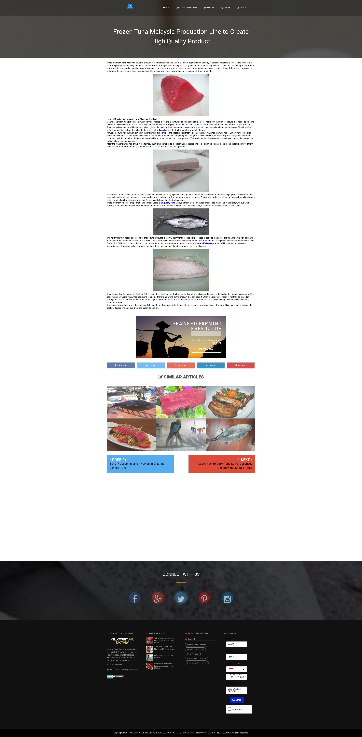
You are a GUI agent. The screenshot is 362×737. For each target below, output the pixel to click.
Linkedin (212, 365)
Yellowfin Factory (187, 8)
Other (226, 8)
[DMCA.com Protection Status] (115, 677)
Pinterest (242, 365)
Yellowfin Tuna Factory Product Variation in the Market (163, 666)
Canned (209, 8)
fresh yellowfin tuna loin (196, 663)
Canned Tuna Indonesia (196, 645)
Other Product (192, 654)
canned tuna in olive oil (196, 658)
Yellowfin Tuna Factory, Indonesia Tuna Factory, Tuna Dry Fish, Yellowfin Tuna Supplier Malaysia (181, 733)
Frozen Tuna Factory (195, 649)
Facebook (122, 365)
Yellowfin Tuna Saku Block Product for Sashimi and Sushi (164, 640)
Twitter (152, 365)
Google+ (182, 365)
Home (166, 8)
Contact (243, 8)
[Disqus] (181, 514)
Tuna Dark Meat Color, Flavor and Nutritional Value (165, 648)
